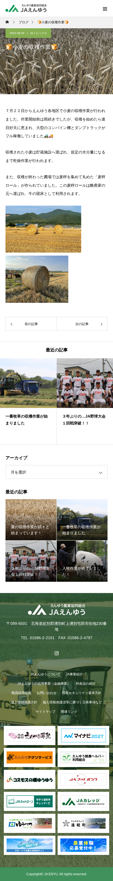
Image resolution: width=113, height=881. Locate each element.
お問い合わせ (46, 693)
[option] (28, 401)
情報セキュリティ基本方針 (81, 693)
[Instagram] (56, 653)
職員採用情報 (21, 693)
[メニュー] (105, 8)
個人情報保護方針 (24, 702)
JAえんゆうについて (45, 674)
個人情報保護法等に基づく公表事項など (72, 702)
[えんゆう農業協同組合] (56, 609)
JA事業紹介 (74, 674)
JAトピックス (38, 33)
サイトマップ (45, 712)
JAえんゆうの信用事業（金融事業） (43, 684)
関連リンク (69, 712)
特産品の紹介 (86, 684)
